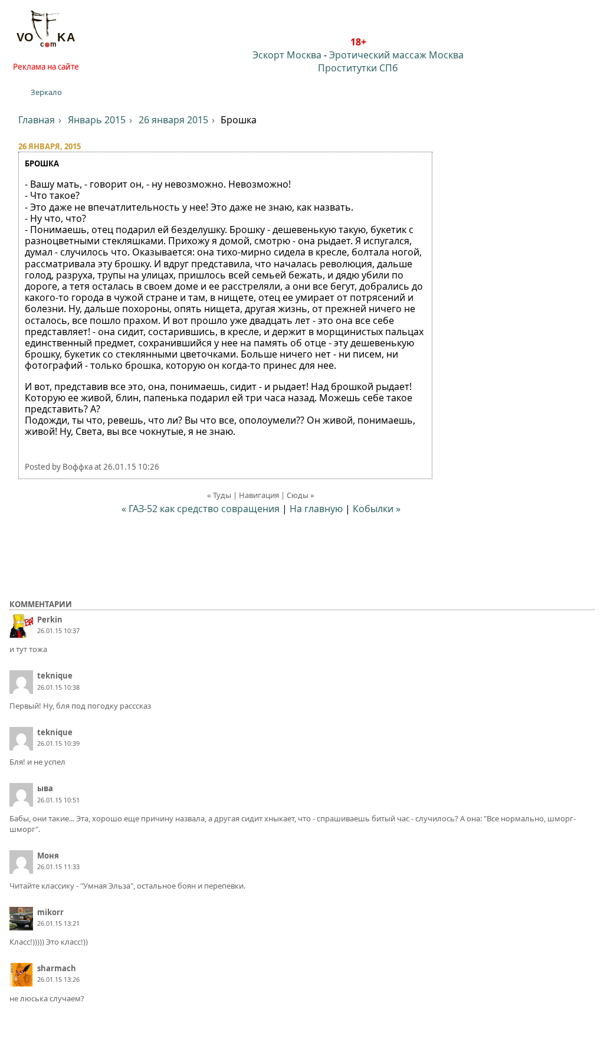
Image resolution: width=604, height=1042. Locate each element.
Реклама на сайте (46, 66)
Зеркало (46, 92)
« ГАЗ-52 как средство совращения (201, 508)
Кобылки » (377, 508)
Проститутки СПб (358, 67)
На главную (316, 508)
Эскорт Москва (286, 54)
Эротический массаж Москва (396, 54)
